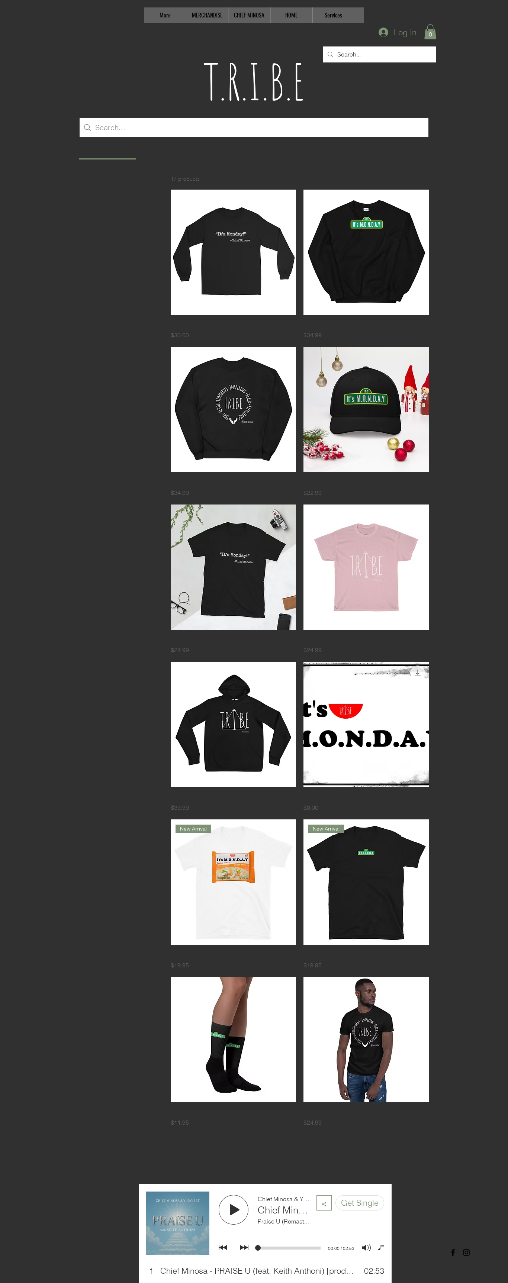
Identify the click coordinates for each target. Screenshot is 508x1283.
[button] (430, 31)
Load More (299, 1146)
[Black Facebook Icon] (452, 1252)
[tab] (107, 149)
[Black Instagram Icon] (466, 1252)
